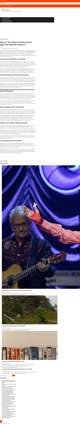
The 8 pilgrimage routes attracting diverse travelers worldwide (14, 325)
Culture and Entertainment (4, 39)
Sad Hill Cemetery (25, 83)
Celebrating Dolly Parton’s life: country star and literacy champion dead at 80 (16, 290)
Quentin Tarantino (24, 125)
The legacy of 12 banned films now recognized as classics (13, 361)
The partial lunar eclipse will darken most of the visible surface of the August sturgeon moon (9, 381)
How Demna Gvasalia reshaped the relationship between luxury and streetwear (17, 369)
